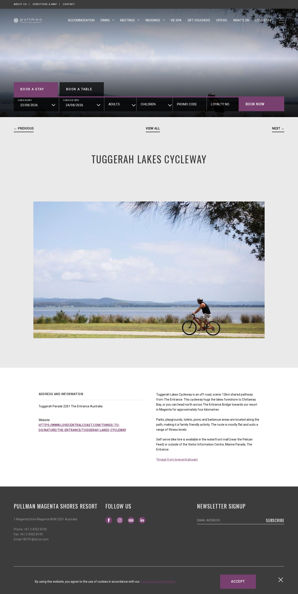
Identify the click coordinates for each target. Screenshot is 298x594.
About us (20, 4)
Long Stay (263, 20)
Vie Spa (176, 20)
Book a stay (32, 89)
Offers (221, 20)
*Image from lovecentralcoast (177, 459)
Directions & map (45, 4)
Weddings (153, 20)
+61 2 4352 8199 (31, 534)
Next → (278, 128)
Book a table (79, 89)
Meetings (127, 20)
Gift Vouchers (199, 20)
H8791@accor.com (36, 539)
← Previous (24, 128)
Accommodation (81, 20)
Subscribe (275, 520)
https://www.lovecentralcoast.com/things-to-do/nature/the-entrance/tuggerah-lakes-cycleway (82, 427)
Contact (69, 4)
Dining (105, 20)
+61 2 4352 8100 (35, 529)
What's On (241, 20)
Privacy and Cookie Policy (158, 581)
